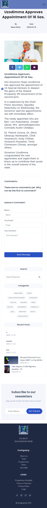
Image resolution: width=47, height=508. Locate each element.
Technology (33, 297)
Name (7, 210)
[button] (12, 67)
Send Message (23, 255)
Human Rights (23, 316)
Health (32, 311)
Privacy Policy (23, 486)
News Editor (16, 27)
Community (35, 307)
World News (18, 293)
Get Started (34, 411)
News (24, 465)
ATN (29, 503)
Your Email (9, 220)
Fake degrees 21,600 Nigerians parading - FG (24, 367)
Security (10, 307)
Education (22, 311)
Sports (29, 293)
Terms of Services (23, 483)
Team (23, 459)
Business (24, 302)
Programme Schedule (23, 480)
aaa (7, 350)
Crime (33, 302)
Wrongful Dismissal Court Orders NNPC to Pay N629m (31, 358)
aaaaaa (9, 341)
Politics (13, 302)
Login (24, 489)
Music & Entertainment (17, 297)
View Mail (23, 468)
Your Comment (10, 231)
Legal (12, 311)
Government (22, 307)
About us (23, 456)
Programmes (24, 462)
